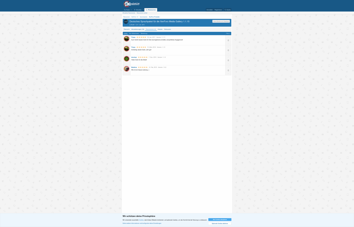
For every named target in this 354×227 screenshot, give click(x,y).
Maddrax (134, 67)
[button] (131, 9)
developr (134, 57)
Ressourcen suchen (142, 13)
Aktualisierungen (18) (137, 29)
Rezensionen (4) (151, 29)
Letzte (125, 33)
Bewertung (144, 33)
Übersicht (127, 29)
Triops (133, 37)
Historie (160, 29)
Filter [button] (227, 33)
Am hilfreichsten (134, 33)
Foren (128, 10)
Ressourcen (152, 10)
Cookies (141, 220)
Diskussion (167, 29)
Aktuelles (139, 10)
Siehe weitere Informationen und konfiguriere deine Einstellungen (142, 223)
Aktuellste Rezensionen (129, 13)
